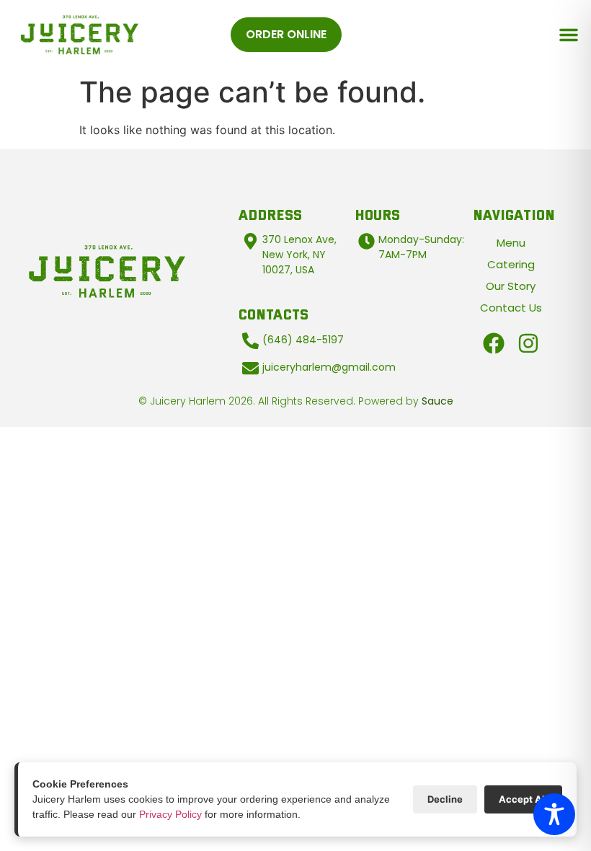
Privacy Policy (170, 814)
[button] (569, 34)
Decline (445, 799)
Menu (511, 242)
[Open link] (493, 343)
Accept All (523, 799)
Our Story (511, 286)
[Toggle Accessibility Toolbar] (554, 814)
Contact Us (511, 307)
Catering (511, 264)
